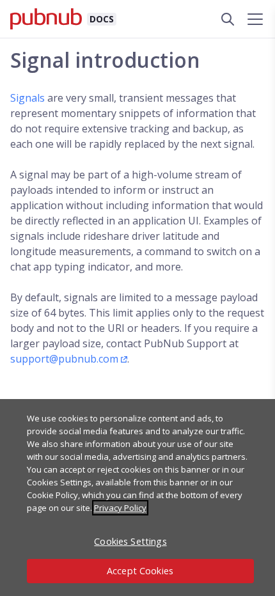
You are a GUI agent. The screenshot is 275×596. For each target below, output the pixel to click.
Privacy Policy (120, 508)
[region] (137, 497)
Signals (27, 98)
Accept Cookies (140, 571)
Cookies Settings (130, 541)
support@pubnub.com (64, 359)
